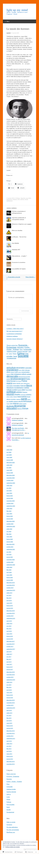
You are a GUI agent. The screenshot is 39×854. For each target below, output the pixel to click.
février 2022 (10, 539)
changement (12, 369)
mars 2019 (9, 603)
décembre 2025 (11, 462)
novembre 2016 (11, 674)
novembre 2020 (11, 559)
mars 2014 (9, 754)
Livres (10, 353)
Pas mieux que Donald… (18, 428)
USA (11, 403)
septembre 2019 (11, 590)
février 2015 (10, 725)
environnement (18, 378)
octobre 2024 (10, 480)
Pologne (24, 392)
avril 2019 (9, 600)
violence (16, 403)
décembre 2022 (11, 521)
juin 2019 (9, 595)
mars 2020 (9, 575)
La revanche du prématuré (20, 434)
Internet (23, 385)
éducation (12, 408)
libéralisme (10, 388)
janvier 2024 (10, 498)
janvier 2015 (10, 728)
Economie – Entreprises (13, 776)
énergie (25, 408)
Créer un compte (11, 822)
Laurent (9, 33)
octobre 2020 (10, 562)
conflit (16, 372)
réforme (9, 399)
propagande (23, 394)
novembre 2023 (11, 501)
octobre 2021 (10, 547)
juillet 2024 (9, 485)
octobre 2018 (10, 616)
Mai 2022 (9, 534)
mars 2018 (9, 633)
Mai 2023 (9, 511)
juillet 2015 (9, 713)
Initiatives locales (11, 351)
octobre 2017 (10, 646)
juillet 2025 (9, 465)
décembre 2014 (11, 731)
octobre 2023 (10, 503)
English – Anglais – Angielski (14, 781)
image (21, 383)
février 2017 (10, 667)
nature (9, 389)
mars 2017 (9, 664)
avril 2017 (9, 662)
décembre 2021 (11, 544)
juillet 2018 (9, 623)
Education (20, 347)
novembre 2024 (11, 478)
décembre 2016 (11, 672)
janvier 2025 (10, 473)
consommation (25, 372)
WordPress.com (11, 832)
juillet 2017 (9, 654)
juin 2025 (9, 467)
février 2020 (10, 577)
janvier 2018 (10, 639)
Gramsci (22, 199)
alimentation (20, 367)
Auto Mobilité (15, 243)
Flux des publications (12, 827)
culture (23, 374)
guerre (9, 383)
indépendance (26, 383)
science (29, 399)
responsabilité (21, 396)
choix (23, 370)
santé (24, 398)
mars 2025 (9, 470)
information (10, 386)
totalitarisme (10, 201)
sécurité (20, 401)
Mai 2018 (9, 628)
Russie (28, 396)
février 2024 (10, 496)
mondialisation (19, 387)
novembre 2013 (11, 764)
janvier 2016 (10, 697)
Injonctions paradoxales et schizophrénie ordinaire (19, 218)
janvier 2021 (10, 557)
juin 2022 (9, 531)
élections (19, 408)
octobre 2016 (10, 677)
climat (8, 372)
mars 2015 (9, 723)
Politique (18, 198)
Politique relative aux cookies (12, 847)
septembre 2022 (11, 526)
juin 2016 (9, 685)
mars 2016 (9, 692)
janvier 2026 (10, 460)
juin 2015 (9, 715)
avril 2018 (9, 631)
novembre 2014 (11, 733)
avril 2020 (9, 572)
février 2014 (10, 756)
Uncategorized (11, 358)
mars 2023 (9, 513)
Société (23, 355)
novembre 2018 (11, 613)
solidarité (15, 401)
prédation (28, 394)
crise (12, 374)
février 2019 (10, 605)
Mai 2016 (9, 687)
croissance (17, 374)
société (11, 401)
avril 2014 (9, 751)
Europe (13, 381)
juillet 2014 (9, 743)
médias (26, 387)
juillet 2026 (9, 450)
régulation (13, 399)
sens (8, 401)
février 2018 (10, 636)
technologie (27, 401)
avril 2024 (9, 490)
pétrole (8, 396)
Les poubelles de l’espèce (19, 269)
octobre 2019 (10, 587)
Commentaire (25, 311)
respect (15, 396)
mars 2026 (9, 457)
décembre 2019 (11, 582)
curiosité (28, 374)
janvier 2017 (10, 669)
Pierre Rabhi (28, 390)
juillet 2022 (9, 529)
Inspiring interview (22, 351)
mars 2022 (9, 536)
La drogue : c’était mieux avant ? (15, 328)
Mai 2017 (9, 659)
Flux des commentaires (13, 830)
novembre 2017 (11, 644)
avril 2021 (9, 554)
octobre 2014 (10, 736)
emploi (8, 379)
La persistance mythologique (14, 333)
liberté (26, 199)
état (24, 198)
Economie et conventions (18, 262)
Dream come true (12, 345)
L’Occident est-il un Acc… (18, 430)
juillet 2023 (9, 508)
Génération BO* (16, 249)
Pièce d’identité (30, 277)
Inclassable (27, 349)
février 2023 (10, 516)
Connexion (9, 824)
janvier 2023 (10, 519)
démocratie (12, 376)
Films (21, 349)
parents (19, 390)
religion (11, 396)
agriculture (11, 367)
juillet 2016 (9, 682)
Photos (14, 353)
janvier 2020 (10, 580)
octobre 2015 (10, 705)
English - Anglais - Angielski (18, 348)
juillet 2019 (9, 593)
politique (11, 391)
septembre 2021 (11, 549)
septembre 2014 (11, 738)
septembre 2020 (11, 565)
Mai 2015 (9, 718)
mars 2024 (9, 493)
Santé (15, 356)
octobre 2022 (10, 524)
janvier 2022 (10, 542)
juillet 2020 (9, 567)
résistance (18, 399)
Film (17, 381)
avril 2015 (9, 720)
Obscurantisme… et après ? (19, 256)
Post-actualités (10, 804)
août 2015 (9, 710)
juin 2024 (9, 488)
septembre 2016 (11, 679)
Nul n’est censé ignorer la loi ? (14, 331)
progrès (17, 394)
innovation (16, 386)
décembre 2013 (11, 761)
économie (20, 405)
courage (8, 374)
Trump (8, 403)
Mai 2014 (9, 748)
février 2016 (10, 695)
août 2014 (9, 741)
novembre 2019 (11, 585)
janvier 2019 (10, 608)
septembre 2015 (11, 708)
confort (19, 372)
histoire (14, 383)
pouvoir (10, 394)
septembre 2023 (11, 506)
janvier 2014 (10, 759)
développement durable (24, 376)
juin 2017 (9, 656)
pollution (19, 392)
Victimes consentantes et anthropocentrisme (18, 212)
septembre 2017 (11, 649)
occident (14, 390)
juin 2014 (9, 746)
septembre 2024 (11, 483)
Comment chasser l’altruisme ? (15, 339)
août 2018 (9, 621)
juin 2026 (9, 452)
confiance (12, 372)
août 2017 (9, 651)
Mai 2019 (9, 598)
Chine (20, 370)
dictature (15, 199)
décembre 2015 (11, 700)
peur (23, 389)
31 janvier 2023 (15, 33)
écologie (10, 405)
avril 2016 (9, 690)
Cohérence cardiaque (12, 336)
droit (19, 199)
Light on (9, 794)
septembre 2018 (11, 618)
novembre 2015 (11, 702)
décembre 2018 (11, 610)
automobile (28, 368)
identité (18, 383)
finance (19, 381)
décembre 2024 (11, 475)
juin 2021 (9, 552)
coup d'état (28, 198)
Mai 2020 (9, 570)
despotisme (9, 199)
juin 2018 (9, 626)
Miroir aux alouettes (17, 230)
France (24, 380)
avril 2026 (9, 455)
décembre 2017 (11, 641)
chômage (27, 370)
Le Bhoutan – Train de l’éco (19, 237)
